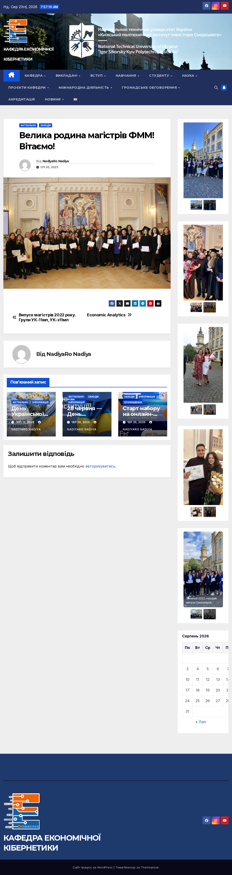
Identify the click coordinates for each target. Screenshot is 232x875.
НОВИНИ (53, 99)
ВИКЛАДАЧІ (67, 76)
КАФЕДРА (34, 76)
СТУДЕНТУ (159, 76)
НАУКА (188, 76)
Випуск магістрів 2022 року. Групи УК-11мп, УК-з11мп (47, 317)
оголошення (133, 402)
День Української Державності (29, 414)
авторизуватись (100, 466)
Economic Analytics (106, 314)
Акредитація (21, 99)
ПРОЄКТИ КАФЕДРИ (27, 88)
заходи (45, 125)
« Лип (201, 722)
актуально (28, 125)
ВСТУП (97, 76)
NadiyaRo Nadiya (56, 161)
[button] (216, 87)
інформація (40, 402)
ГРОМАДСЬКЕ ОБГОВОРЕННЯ (150, 88)
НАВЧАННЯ (126, 76)
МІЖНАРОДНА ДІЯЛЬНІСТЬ (84, 88)
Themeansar (150, 867)
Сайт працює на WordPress (93, 867)
